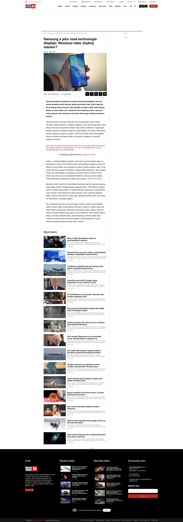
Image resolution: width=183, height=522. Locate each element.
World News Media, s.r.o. (38, 520)
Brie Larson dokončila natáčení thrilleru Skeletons (83, 407)
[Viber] (100, 94)
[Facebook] (140, 6)
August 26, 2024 (89, 154)
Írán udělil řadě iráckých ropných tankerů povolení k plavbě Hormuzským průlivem (84, 351)
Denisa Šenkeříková (53, 94)
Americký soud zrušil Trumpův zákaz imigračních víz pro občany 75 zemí (82, 281)
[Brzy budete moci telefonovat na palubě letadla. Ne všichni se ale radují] (66, 485)
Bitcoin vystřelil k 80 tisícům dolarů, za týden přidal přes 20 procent (85, 393)
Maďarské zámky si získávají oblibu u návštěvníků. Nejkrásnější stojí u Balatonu (114, 492)
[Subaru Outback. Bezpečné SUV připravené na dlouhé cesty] (66, 500)
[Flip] (105, 94)
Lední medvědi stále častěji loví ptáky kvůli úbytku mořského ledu (84, 379)
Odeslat (143, 496)
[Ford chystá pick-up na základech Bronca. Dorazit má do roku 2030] (100, 501)
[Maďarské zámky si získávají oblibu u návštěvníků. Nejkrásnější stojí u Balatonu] (100, 493)
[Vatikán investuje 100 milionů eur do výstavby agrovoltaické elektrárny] (55, 326)
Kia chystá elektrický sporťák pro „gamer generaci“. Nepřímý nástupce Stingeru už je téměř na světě (80, 492)
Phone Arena (97, 178)
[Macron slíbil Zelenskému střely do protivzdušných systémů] (55, 242)
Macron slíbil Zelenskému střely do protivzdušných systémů (81, 239)
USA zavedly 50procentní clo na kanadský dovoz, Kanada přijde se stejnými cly (84, 337)
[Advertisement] (125, 66)
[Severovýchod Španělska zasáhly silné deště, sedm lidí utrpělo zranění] (55, 312)
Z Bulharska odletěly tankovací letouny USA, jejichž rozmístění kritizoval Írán (85, 267)
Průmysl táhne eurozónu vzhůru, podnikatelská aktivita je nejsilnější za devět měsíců (86, 253)
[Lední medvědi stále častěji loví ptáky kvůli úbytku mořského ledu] (55, 382)
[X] (146, 6)
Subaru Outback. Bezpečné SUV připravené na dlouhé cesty (79, 499)
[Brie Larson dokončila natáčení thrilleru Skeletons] (55, 410)
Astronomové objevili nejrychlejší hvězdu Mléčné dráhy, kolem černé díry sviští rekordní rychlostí (114, 469)
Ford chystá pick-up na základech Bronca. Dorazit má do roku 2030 (114, 500)
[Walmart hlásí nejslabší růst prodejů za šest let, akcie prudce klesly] (55, 424)
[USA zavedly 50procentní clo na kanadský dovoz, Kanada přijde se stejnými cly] (55, 340)
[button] (135, 6)
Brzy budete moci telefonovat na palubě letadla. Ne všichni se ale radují (80, 484)
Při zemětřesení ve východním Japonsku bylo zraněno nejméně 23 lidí (85, 295)
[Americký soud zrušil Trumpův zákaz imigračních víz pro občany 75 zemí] (55, 284)
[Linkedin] (96, 94)
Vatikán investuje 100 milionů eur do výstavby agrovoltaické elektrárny (86, 323)
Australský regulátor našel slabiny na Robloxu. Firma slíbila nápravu (113, 476)
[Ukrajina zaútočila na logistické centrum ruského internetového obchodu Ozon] (55, 368)
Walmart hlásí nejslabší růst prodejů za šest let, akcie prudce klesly (86, 421)
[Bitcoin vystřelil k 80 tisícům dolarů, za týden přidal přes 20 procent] (55, 396)
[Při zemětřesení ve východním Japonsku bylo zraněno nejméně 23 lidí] (55, 298)
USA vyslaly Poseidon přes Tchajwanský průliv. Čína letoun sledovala (86, 435)
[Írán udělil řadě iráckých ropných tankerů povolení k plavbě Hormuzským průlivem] (55, 354)
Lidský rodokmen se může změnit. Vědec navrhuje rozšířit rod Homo (113, 484)
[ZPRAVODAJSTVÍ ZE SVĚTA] (28, 6)
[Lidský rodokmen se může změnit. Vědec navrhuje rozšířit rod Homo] (100, 485)
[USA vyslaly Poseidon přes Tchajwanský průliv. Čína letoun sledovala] (55, 438)
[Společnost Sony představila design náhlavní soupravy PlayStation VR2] (66, 469)
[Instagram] (143, 6)
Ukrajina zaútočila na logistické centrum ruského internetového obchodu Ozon (83, 365)
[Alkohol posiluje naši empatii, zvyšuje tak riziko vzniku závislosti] (66, 477)
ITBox (45, 33)
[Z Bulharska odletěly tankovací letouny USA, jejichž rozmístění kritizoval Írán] (55, 270)
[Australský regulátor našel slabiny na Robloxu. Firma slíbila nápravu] (100, 477)
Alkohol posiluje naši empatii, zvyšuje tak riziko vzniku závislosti (80, 476)
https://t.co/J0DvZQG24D (64, 149)
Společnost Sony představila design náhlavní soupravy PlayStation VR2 (79, 468)
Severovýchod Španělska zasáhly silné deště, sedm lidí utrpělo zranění (85, 309)
